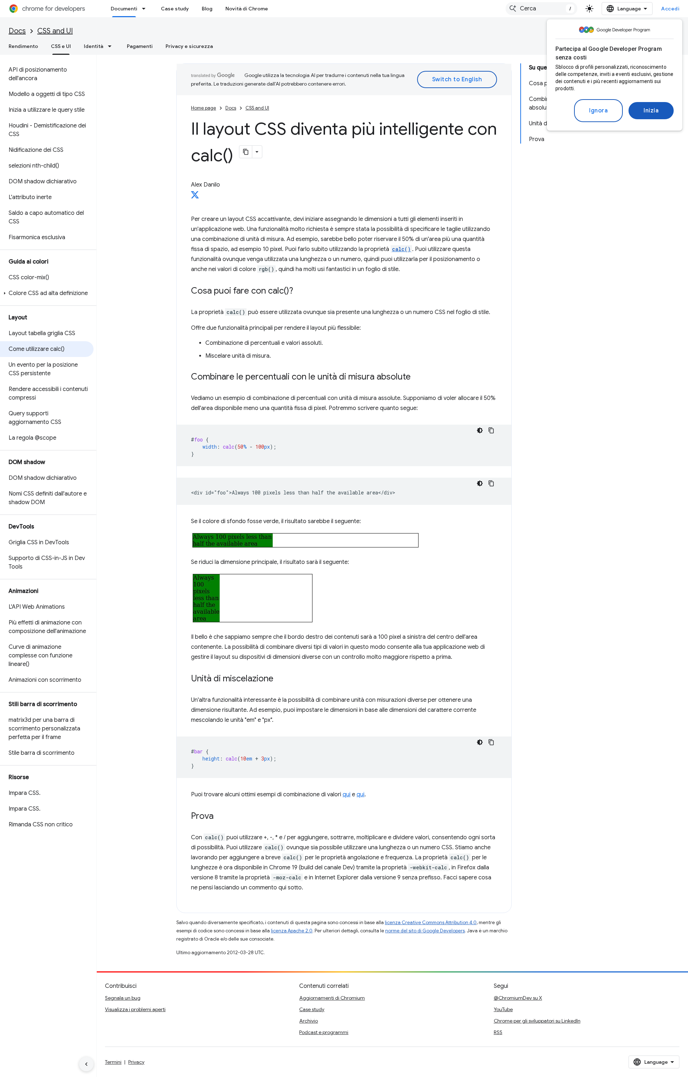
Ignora (598, 110)
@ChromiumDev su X (518, 998)
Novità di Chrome (246, 8)
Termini (113, 1062)
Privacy (136, 1062)
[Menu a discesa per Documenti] (145, 8)
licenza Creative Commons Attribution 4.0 (431, 922)
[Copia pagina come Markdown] (245, 152)
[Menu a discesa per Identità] (111, 46)
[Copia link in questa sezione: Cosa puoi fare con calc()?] (300, 291)
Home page (203, 108)
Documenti (124, 8)
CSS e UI (61, 46)
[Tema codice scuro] (480, 430)
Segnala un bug (122, 998)
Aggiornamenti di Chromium (332, 998)
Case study (175, 8)
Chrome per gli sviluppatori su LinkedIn (537, 1021)
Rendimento (23, 46)
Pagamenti (140, 46)
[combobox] (541, 8)
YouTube (503, 1009)
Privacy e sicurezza (189, 46)
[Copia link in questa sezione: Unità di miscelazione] (280, 679)
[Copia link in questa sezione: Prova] (221, 816)
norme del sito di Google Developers (425, 931)
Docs (17, 30)
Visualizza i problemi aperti (135, 1009)
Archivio (308, 1021)
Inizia (651, 110)
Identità (93, 46)
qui (346, 794)
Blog (207, 8)
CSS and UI (55, 30)
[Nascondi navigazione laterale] (86, 1064)
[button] (47, 293)
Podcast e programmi (323, 1032)
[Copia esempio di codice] (491, 430)
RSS (498, 1032)
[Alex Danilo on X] (195, 197)
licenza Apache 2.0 (291, 931)
